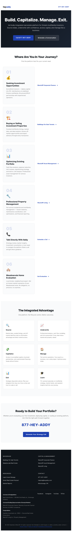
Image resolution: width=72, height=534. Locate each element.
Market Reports (7, 483)
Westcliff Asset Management (47, 163)
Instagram (48, 493)
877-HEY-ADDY (63, 7)
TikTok (63, 493)
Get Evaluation (42, 276)
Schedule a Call (42, 239)
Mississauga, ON (43, 483)
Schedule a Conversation (47, 38)
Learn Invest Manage (9, 477)
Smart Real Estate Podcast (11, 480)
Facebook (40, 493)
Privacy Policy (23, 526)
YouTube (56, 493)
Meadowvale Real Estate (10, 463)
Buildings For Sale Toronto (45, 124)
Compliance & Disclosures (45, 526)
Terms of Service (32, 526)
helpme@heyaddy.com (45, 480)
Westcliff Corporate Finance (46, 85)
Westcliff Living (42, 203)
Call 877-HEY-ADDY (23, 38)
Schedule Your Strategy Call (36, 434)
